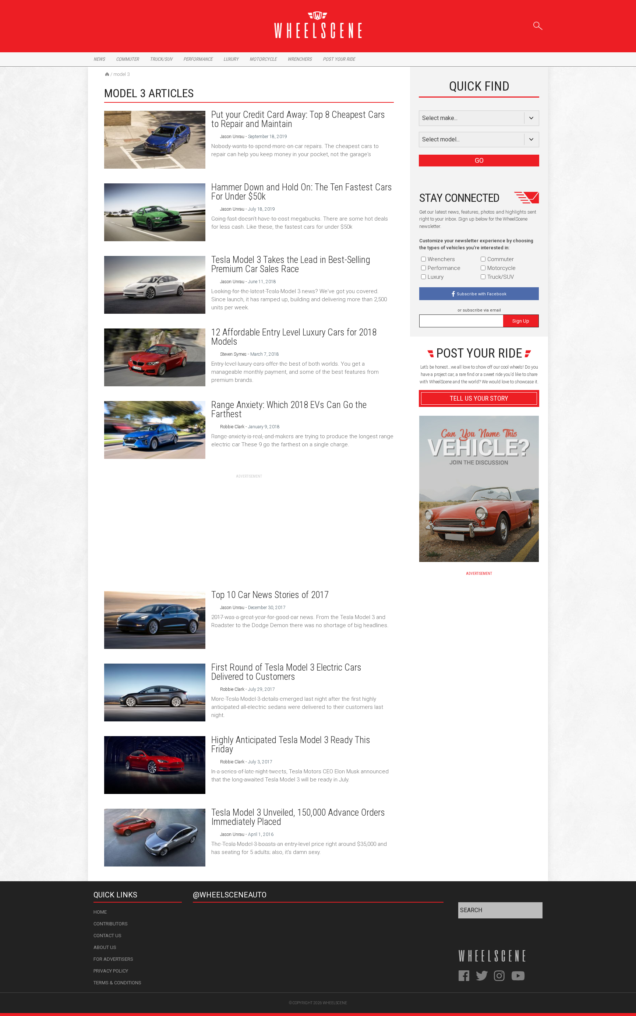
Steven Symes (233, 354)
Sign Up (520, 321)
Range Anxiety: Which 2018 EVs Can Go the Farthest (289, 409)
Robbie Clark (232, 426)
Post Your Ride (339, 59)
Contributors (110, 924)
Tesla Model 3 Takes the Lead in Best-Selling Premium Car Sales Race (290, 264)
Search (538, 24)
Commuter (127, 59)
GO (479, 160)
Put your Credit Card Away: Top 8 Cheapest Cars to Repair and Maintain (298, 119)
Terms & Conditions (117, 982)
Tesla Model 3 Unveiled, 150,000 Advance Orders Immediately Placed (298, 817)
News (99, 59)
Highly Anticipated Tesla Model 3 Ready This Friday (290, 745)
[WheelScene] (107, 74)
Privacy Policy (110, 971)
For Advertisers (113, 959)
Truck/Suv (161, 59)
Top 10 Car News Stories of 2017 (270, 595)
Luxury (231, 59)
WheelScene (335, 1003)
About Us (104, 947)
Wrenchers (299, 59)
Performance (197, 59)
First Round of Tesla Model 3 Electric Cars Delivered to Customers (286, 672)
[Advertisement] (249, 530)
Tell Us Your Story (479, 398)
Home (100, 912)
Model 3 (121, 74)
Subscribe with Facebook (481, 294)
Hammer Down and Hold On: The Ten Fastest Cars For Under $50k (301, 192)
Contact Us (107, 935)
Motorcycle (263, 59)
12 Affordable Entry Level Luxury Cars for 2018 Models (294, 337)
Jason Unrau (232, 136)
